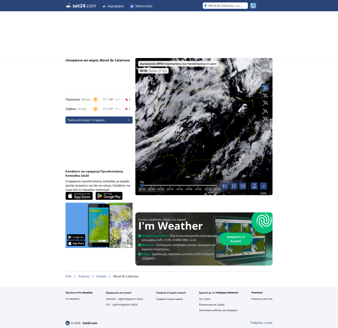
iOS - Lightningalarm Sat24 (121, 304)
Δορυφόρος (115, 6)
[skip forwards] (242, 186)
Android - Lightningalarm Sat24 (124, 299)
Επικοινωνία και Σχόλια (211, 304)
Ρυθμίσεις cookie (262, 323)
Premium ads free (262, 299)
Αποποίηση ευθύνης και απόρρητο (218, 310)
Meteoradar (143, 6)
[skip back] (224, 186)
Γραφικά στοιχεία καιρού (169, 299)
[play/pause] (233, 186)
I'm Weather (72, 299)
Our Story (204, 299)
